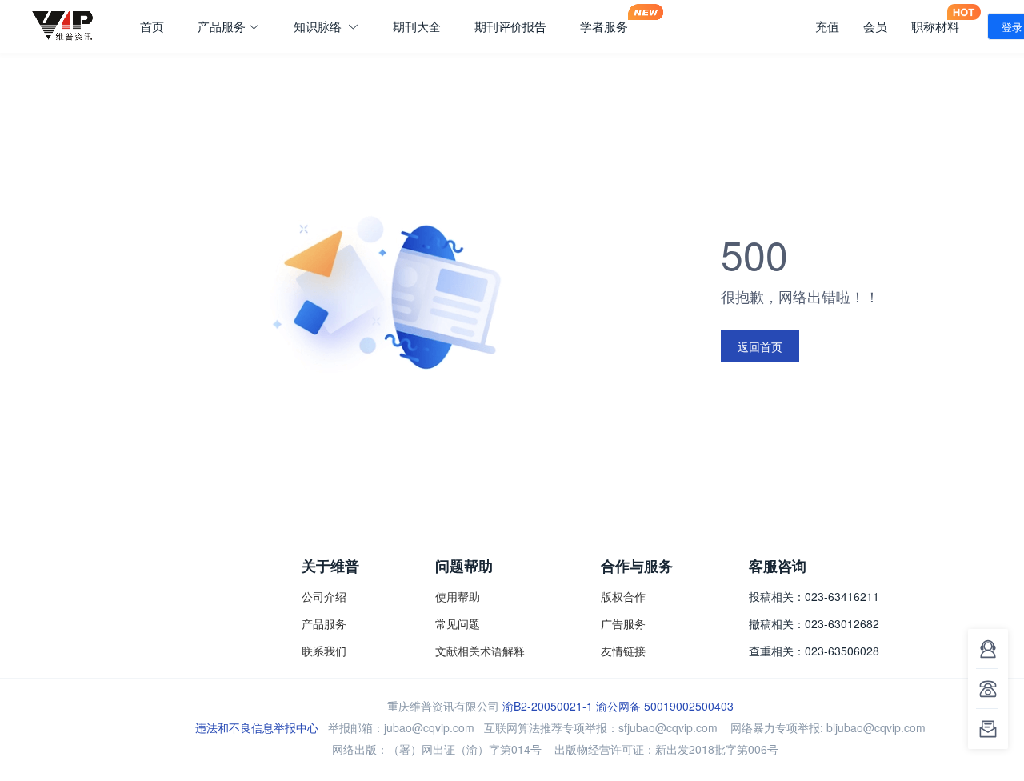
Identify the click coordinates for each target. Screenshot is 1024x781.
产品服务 (222, 26)
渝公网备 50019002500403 (665, 706)
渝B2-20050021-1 (547, 706)
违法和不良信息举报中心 (256, 727)
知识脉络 (319, 26)
